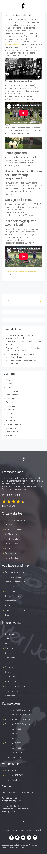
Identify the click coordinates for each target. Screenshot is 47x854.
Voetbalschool (12, 428)
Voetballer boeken (13, 529)
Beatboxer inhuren (13, 539)
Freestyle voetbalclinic (15, 582)
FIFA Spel (9, 525)
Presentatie (10, 406)
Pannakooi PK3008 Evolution (17, 715)
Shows (9, 417)
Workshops (34, 271)
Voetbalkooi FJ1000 (13, 770)
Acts (8, 380)
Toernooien (10, 421)
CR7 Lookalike (11, 534)
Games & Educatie (13, 596)
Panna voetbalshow (13, 577)
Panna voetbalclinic (13, 586)
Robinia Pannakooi (13, 757)
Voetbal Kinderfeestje (19, 15)
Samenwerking (12, 413)
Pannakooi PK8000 (13, 748)
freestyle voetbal (12, 44)
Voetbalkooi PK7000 (14, 775)
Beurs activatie (11, 605)
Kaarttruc (9, 548)
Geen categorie (12, 395)
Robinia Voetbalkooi (14, 780)
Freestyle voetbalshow (15, 572)
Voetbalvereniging (13, 432)
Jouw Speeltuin (12, 558)
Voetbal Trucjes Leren (21, 271)
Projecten (10, 410)
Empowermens (12, 553)
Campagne (10, 384)
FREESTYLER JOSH (17, 830)
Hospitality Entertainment (16, 610)
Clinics (9, 271)
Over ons (9, 402)
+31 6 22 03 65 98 (9, 798)
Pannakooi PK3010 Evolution (17, 719)
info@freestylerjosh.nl (11, 800)
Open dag (10, 398)
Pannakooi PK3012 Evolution (17, 724)
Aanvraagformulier (17, 847)
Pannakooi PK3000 (13, 729)
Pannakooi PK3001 (13, 734)
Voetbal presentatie (14, 591)
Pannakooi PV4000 (13, 738)
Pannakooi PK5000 (13, 743)
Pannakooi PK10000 (13, 753)
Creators (9, 615)
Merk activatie (11, 601)
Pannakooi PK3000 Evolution (17, 710)
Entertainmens (12, 391)
